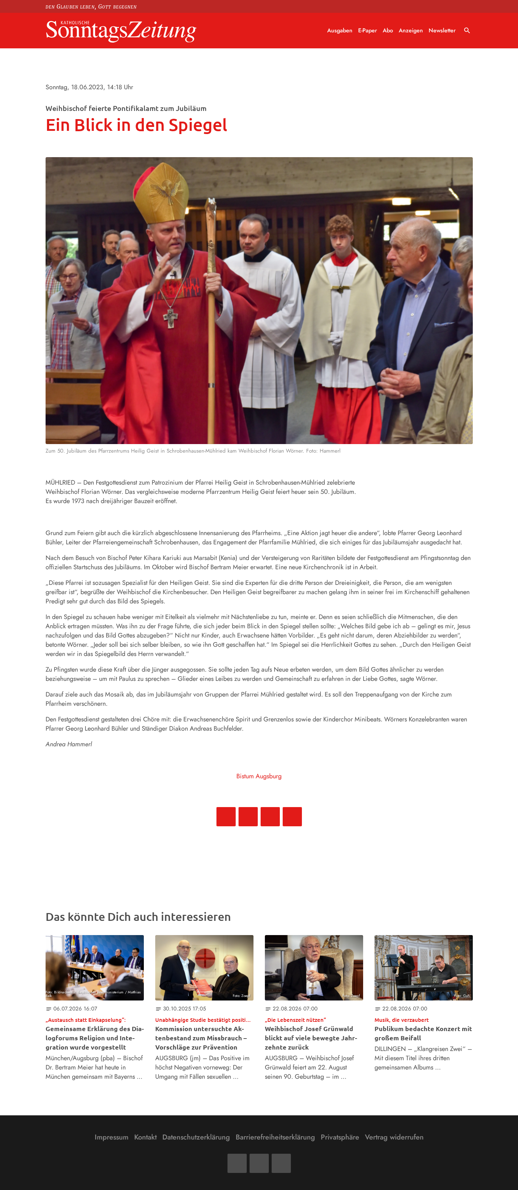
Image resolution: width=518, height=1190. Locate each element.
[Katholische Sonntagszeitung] (121, 30)
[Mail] (259, 1163)
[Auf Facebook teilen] (226, 816)
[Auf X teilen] (248, 816)
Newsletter (442, 30)
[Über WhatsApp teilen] (270, 816)
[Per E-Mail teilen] (292, 816)
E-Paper (367, 30)
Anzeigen (411, 30)
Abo (388, 30)
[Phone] (281, 1163)
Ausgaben (339, 30)
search (467, 30)
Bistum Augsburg (259, 776)
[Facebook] (237, 1163)
